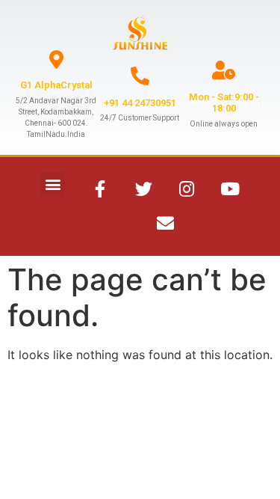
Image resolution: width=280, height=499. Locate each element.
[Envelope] (165, 223)
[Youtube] (230, 189)
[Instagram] (186, 189)
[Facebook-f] (100, 189)
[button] (52, 184)
